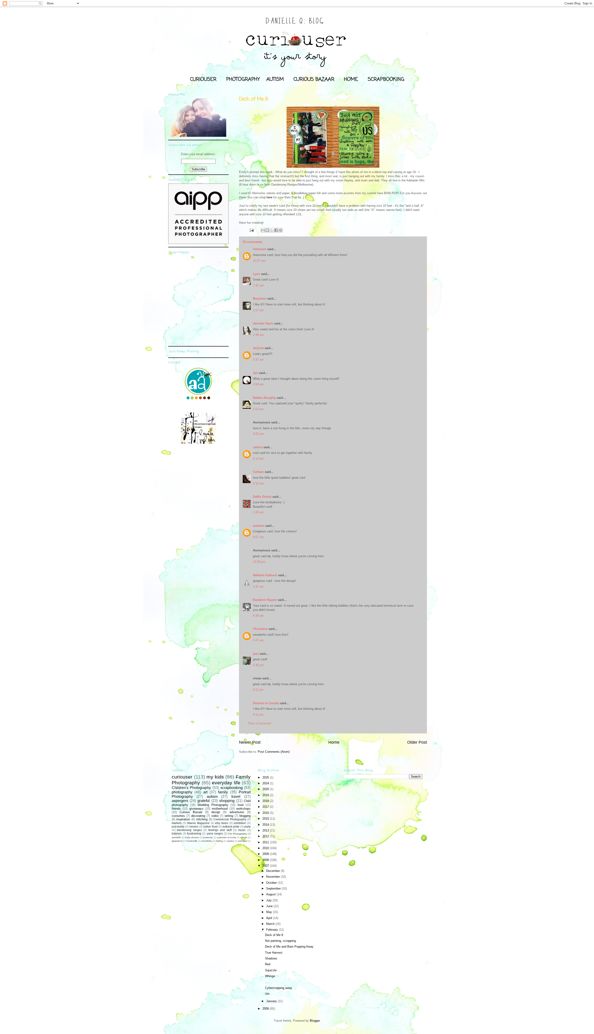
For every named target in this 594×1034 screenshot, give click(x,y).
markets (177, 823)
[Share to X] (271, 230)
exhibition (240, 823)
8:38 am (258, 615)
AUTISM (275, 79)
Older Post (417, 742)
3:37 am (258, 359)
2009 (266, 854)
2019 (266, 795)
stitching (201, 819)
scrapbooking (231, 788)
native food (210, 826)
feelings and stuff (220, 829)
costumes (178, 816)
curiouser (182, 776)
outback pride (230, 826)
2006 (266, 1008)
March (270, 924)
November (273, 876)
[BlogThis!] (267, 230)
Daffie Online (262, 496)
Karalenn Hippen (265, 600)
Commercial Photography (229, 819)
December (273, 871)
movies (193, 826)
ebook (243, 837)
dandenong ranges (189, 829)
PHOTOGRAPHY (243, 79)
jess (256, 653)
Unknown (259, 249)
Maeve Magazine (198, 823)
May (269, 912)
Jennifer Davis (263, 323)
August (271, 894)
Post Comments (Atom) (274, 751)
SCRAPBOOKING (386, 79)
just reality (178, 826)
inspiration (183, 819)
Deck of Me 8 (274, 935)
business (208, 837)
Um (267, 993)
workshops (243, 808)
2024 (266, 783)
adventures (236, 812)
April (269, 918)
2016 (266, 813)
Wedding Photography (212, 805)
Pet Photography (237, 833)
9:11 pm (258, 689)
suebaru (259, 525)
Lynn (256, 274)
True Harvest (273, 952)
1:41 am (258, 285)
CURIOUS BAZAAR (314, 79)
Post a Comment (259, 723)
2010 (266, 848)
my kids (215, 776)
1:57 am (258, 310)
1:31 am (258, 586)
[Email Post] (251, 230)
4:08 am (258, 384)
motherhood (220, 808)
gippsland (177, 841)
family (223, 792)
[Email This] (263, 230)
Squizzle (271, 970)
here (270, 197)
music (241, 829)
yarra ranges (215, 833)
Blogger (315, 1020)
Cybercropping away (278, 988)
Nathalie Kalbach (265, 575)
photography (182, 792)
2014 (266, 824)
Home (333, 742)
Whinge (270, 976)
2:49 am (258, 335)
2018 (266, 801)
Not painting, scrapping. (281, 940)
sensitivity (207, 841)
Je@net (258, 348)
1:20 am (258, 512)
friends (176, 808)
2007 (266, 865)
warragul (242, 841)
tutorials (177, 833)
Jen (255, 373)
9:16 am (258, 483)
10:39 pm (259, 561)
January (272, 1001)
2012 (266, 836)
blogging (245, 816)
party (247, 826)
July (269, 900)
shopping (227, 801)
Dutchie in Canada (266, 703)
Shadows (271, 958)
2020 (266, 789)
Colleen (258, 472)
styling (219, 841)
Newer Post (250, 742)
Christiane (260, 629)
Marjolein (259, 298)
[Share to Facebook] (276, 230)
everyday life (226, 782)
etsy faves (221, 823)
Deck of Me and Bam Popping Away (289, 946)
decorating (198, 816)
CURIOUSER (203, 79)
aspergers (180, 801)
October (272, 882)
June (270, 906)
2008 (266, 860)
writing (229, 816)
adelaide (176, 837)
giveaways (196, 808)
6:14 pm (258, 458)
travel (235, 796)
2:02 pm (258, 433)
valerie (257, 447)
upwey (230, 841)
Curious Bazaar (191, 812)
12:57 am (259, 260)
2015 (266, 818)
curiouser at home (226, 837)
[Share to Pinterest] (280, 230)
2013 (266, 830)
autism (212, 796)
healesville (191, 841)
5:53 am (258, 409)
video (215, 816)
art (205, 792)
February (272, 929)
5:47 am (258, 640)
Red (267, 964)
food (240, 805)
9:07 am (258, 537)
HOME (351, 79)
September (274, 888)
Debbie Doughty (264, 397)
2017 (266, 806)
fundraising (194, 833)
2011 (266, 842)
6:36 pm (258, 665)
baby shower (192, 837)
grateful (203, 801)
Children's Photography (191, 788)
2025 (266, 777)
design (215, 812)
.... (267, 982)
